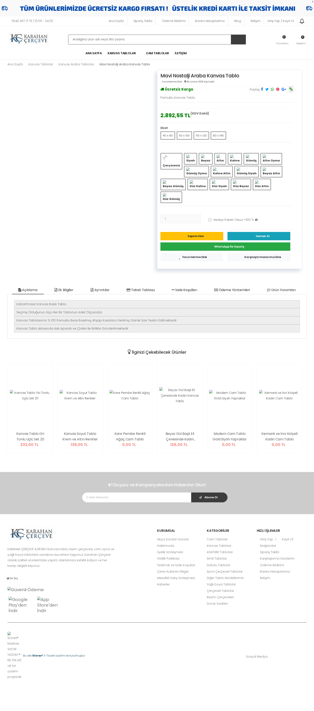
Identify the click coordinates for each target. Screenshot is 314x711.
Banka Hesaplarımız (209, 21)
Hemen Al (263, 236)
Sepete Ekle (196, 236)
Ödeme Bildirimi (174, 21)
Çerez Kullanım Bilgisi (173, 571)
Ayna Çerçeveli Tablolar (225, 571)
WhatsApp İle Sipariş (229, 247)
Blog (237, 21)
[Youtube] (299, 656)
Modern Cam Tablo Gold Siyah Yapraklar (230, 436)
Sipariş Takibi (143, 21)
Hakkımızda (165, 546)
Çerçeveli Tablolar (220, 591)
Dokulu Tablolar (218, 565)
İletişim (256, 21)
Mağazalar (267, 546)
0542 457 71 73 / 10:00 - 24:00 (32, 21)
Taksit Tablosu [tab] (142, 289)
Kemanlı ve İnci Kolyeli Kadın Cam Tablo (279, 436)
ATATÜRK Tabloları (220, 552)
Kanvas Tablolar (40, 64)
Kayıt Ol (287, 539)
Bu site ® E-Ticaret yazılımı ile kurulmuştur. (54, 655)
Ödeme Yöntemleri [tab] (234, 289)
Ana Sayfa (116, 21)
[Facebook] (280, 656)
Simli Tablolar (217, 558)
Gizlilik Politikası (168, 558)
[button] (301, 40)
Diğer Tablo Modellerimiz (225, 578)
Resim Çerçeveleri (220, 597)
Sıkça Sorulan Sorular (173, 539)
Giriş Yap (266, 539)
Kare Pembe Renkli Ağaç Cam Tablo (129, 436)
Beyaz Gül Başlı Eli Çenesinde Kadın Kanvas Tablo (180, 436)
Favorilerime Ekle (194, 257)
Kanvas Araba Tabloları (76, 64)
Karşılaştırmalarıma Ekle (262, 257)
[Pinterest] (305, 656)
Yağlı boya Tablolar (221, 584)
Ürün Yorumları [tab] (283, 289)
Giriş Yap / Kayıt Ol (280, 21)
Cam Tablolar (157, 53)
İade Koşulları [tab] (186, 289)
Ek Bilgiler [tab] (65, 289)
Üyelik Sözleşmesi (170, 552)
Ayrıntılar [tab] (102, 289)
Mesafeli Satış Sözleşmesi (176, 578)
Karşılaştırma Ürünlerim (277, 558)
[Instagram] (293, 656)
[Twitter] (286, 656)
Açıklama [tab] (29, 289)
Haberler (163, 584)
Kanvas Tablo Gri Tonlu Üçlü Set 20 (30, 436)
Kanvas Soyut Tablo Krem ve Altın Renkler (80, 436)
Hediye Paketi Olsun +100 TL (234, 220)
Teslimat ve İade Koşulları (176, 565)
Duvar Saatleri (217, 603)
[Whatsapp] (273, 656)
